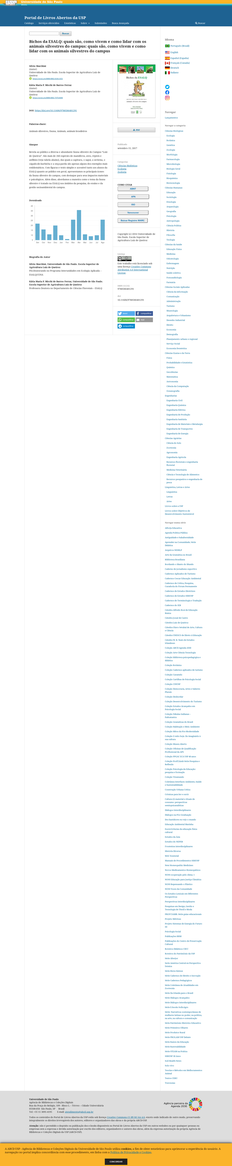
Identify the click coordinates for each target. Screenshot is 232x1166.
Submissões (101, 23)
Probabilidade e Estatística (179, 362)
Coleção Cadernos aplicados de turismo (184, 669)
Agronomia (172, 452)
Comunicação (173, 296)
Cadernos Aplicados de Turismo (180, 573)
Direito (170, 324)
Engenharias (171, 395)
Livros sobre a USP (174, 506)
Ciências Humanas (173, 187)
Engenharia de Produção (178, 414)
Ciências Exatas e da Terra (177, 353)
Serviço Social (173, 343)
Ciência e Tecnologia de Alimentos (183, 474)
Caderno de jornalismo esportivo (181, 569)
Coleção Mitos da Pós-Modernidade (182, 731)
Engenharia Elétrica (176, 409)
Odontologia (173, 258)
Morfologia (172, 154)
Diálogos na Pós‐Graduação (178, 814)
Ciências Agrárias (173, 438)
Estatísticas (70, 23)
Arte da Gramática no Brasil (178, 554)
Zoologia (122, 171)
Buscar (201, 23)
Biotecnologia (173, 183)
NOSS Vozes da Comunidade (178, 889)
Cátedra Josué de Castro (176, 617)
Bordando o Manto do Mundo (179, 564)
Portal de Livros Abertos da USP (55, 17)
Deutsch (174, 67)
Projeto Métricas (173, 918)
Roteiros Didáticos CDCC (176, 948)
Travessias (170, 1082)
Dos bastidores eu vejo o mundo (180, 819)
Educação (171, 192)
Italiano (174, 72)
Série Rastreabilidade (175, 1046)
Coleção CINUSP (172, 684)
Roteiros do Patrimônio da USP (180, 953)
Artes (169, 501)
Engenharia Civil (174, 400)
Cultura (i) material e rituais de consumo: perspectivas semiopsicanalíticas (180, 802)
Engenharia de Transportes (180, 428)
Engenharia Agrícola (176, 457)
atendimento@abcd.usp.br (79, 1111)
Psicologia (171, 216)
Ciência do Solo (174, 443)
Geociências (172, 372)
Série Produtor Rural (175, 1032)
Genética (171, 145)
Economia (171, 329)
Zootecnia (171, 447)
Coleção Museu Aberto (176, 744)
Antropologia (173, 220)
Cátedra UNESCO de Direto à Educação (183, 635)
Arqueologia (172, 206)
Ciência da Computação (178, 386)
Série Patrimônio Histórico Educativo (183, 1023)
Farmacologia (173, 159)
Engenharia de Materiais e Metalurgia (185, 424)
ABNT (133, 188)
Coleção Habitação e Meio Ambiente (182, 726)
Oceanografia (173, 391)
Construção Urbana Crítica (177, 789)
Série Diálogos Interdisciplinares (180, 1002)
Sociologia (171, 197)
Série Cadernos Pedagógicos (178, 980)
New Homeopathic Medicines (179, 865)
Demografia (172, 334)
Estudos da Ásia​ (172, 836)
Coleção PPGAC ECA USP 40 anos (180, 756)
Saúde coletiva (174, 272)
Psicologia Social (173, 931)
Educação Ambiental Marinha (179, 824)
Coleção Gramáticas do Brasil (179, 722)
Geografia (171, 211)
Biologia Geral (173, 168)
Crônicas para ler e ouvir (177, 794)
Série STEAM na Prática (176, 1051)
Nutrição (171, 268)
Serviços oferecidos (49, 23)
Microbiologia (173, 164)
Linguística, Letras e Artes (177, 487)
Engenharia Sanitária (177, 419)
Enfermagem (173, 263)
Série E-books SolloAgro (176, 1007)
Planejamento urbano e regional (182, 339)
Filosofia (171, 235)
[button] (126, 313)
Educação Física (174, 249)
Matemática (172, 376)
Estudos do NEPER (174, 841)
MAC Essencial (172, 855)
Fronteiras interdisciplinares (179, 846)
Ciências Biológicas (127, 165)
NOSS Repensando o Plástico (179, 884)
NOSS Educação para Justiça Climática (183, 879)
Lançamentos (171, 117)
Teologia (171, 239)
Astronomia (172, 381)
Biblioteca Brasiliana (175, 559)
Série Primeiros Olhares (176, 1027)
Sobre (84, 23)
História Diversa (173, 851)
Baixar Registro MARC (133, 220)
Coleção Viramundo (174, 777)
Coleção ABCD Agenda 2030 (178, 647)
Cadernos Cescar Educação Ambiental (183, 578)
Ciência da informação (177, 291)
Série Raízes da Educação (177, 1041)
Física (169, 357)
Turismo (171, 306)
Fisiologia (171, 173)
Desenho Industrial (176, 320)
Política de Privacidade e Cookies (130, 1152)
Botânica (171, 140)
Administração (174, 301)
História (170, 230)
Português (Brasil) (179, 45)
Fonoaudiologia (174, 277)
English (174, 52)
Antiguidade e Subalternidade (179, 537)
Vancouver (133, 212)
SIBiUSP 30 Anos (173, 1056)
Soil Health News (173, 1060)
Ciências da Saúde (173, 244)
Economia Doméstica (177, 348)
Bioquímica (172, 178)
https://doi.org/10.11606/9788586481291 (56, 110)
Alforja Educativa (173, 528)
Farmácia (171, 282)
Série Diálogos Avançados (177, 997)
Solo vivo (169, 1065)
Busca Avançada (120, 23)
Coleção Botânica (173, 665)
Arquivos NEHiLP (173, 550)
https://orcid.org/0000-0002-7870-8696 (48, 98)
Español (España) (179, 58)
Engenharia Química (176, 405)
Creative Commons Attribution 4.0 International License (134, 269)
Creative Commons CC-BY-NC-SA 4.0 (126, 1117)
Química (171, 367)
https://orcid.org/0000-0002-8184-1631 (48, 79)
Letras (170, 496)
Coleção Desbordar (174, 696)
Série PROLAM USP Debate (178, 1037)
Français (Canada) (180, 62)
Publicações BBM (173, 936)
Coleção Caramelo (173, 674)
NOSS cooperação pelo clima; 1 (180, 874)
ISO (133, 204)
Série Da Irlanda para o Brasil (179, 993)
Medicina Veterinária (177, 469)
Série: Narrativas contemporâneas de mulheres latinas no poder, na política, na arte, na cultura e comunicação (183, 1015)
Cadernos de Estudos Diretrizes (180, 591)
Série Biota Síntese (174, 971)
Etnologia (171, 201)
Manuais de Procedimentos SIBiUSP (182, 860)
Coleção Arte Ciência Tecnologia (180, 652)
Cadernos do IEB (173, 605)
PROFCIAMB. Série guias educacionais (183, 914)
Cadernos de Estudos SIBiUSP (179, 595)
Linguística (172, 491)
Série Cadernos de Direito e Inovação (183, 975)
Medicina (171, 253)
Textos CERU (171, 1078)
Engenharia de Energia (177, 433)
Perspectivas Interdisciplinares (180, 901)
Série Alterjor (171, 958)
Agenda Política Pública (176, 532)
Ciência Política (174, 225)
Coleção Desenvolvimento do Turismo (183, 701)
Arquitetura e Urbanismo (179, 315)
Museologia (172, 310)
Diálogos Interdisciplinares (178, 810)
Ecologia (122, 168)
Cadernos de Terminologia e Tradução (183, 600)
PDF (137, 130)
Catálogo (29, 23)
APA (133, 196)
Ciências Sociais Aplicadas (177, 287)
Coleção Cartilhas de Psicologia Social (183, 679)
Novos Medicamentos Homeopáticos (182, 870)
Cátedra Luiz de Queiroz (176, 622)
